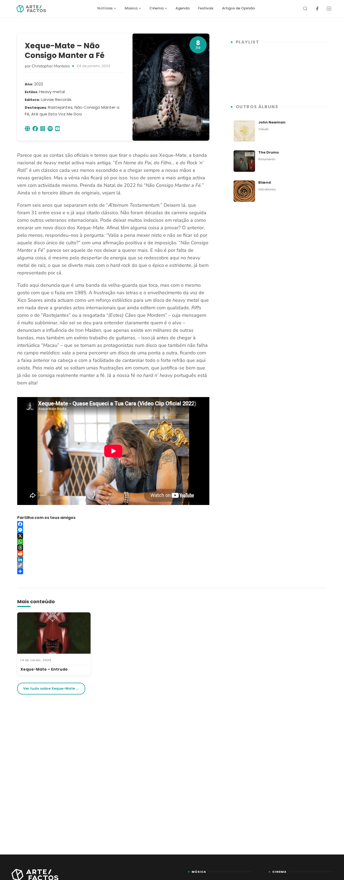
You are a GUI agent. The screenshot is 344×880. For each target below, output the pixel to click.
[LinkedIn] (113, 559)
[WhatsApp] (113, 542)
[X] (113, 536)
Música (131, 8)
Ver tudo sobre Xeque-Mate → (51, 688)
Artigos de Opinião (238, 8)
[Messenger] (113, 530)
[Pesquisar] (305, 8)
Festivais (205, 8)
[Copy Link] (113, 565)
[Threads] (113, 548)
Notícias (105, 8)
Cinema (156, 8)
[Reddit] (113, 554)
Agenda (182, 8)
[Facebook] (317, 8)
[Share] (113, 571)
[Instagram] (329, 8)
